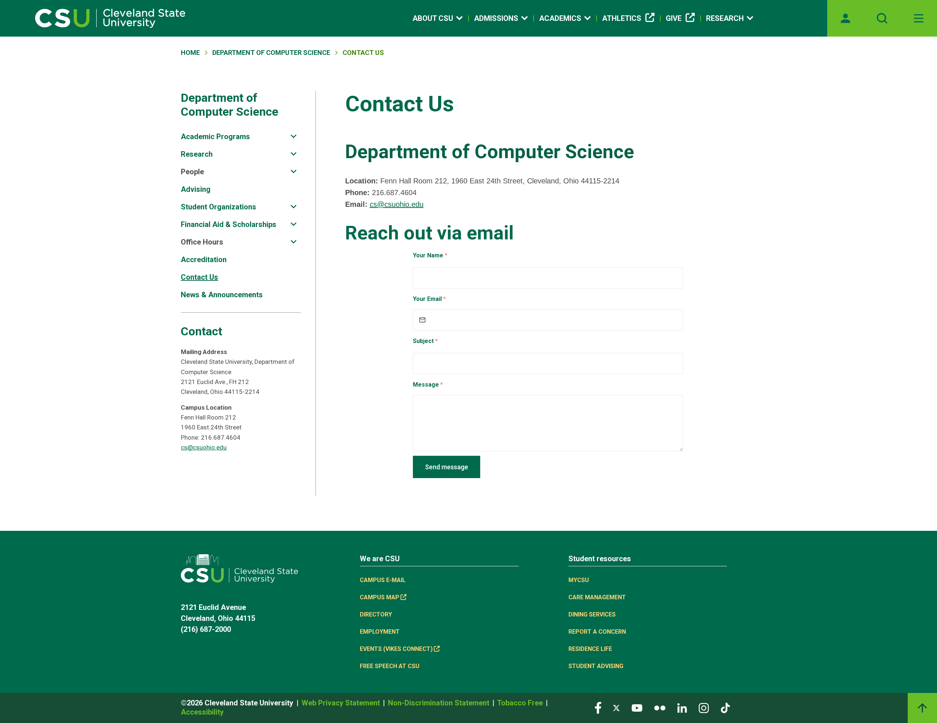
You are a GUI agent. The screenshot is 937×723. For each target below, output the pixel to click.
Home (190, 52)
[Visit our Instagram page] (704, 707)
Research (725, 18)
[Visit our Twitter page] (616, 707)
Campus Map (379, 597)
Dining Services (592, 614)
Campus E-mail (383, 580)
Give (674, 18)
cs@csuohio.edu (204, 447)
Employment (380, 631)
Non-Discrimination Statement (439, 702)
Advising (195, 189)
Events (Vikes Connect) (396, 648)
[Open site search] (882, 18)
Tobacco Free (521, 702)
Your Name (428, 255)
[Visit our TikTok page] (725, 707)
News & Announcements (222, 294)
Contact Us (199, 277)
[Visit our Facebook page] (598, 707)
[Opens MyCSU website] (845, 18)
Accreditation (204, 259)
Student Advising (595, 666)
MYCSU (578, 580)
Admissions (496, 18)
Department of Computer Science (271, 52)
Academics (560, 18)
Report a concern (597, 631)
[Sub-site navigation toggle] (293, 136)
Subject (423, 341)
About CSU (432, 18)
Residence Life (590, 648)
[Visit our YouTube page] (636, 707)
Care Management (597, 597)
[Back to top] (922, 708)
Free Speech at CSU (389, 666)
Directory (376, 614)
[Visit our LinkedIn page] (682, 707)
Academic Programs (215, 136)
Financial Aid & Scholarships (228, 224)
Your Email (427, 298)
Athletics (621, 18)
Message (426, 384)
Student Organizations (218, 206)
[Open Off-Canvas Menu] (918, 18)
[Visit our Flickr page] (659, 707)
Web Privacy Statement (342, 702)
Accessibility (202, 712)
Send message (446, 467)
